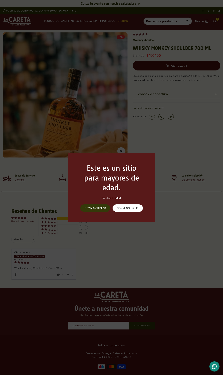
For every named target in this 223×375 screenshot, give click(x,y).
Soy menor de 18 (128, 208)
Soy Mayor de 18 (95, 208)
